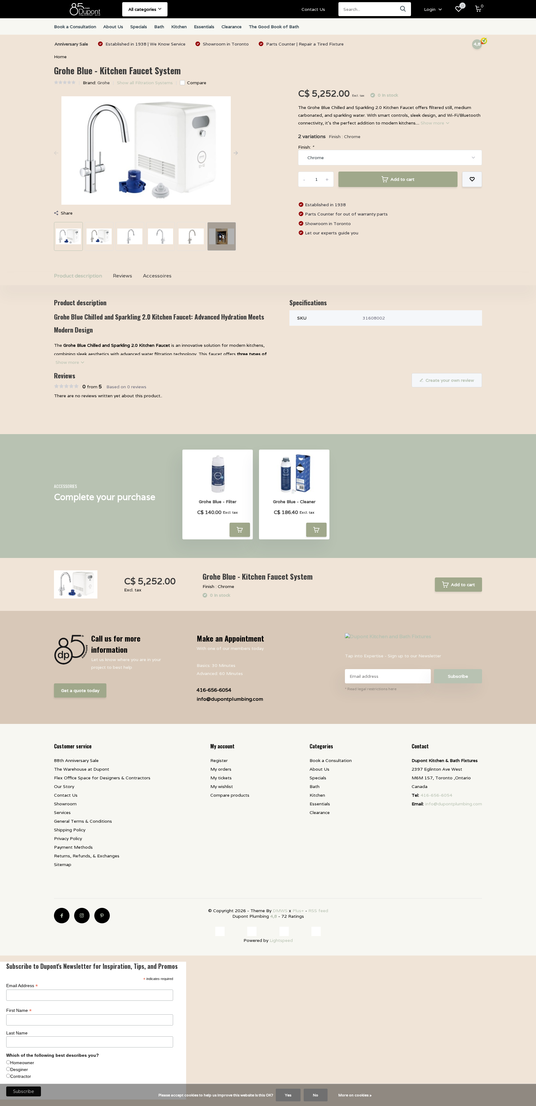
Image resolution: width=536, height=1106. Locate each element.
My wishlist (221, 786)
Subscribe (458, 676)
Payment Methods (73, 847)
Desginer (19, 1070)
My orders (220, 769)
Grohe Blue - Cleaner (294, 501)
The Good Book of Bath (274, 26)
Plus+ (298, 910)
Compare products (229, 795)
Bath (159, 26)
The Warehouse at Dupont (81, 769)
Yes (288, 1095)
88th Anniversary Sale (76, 760)
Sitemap (62, 864)
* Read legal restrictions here (370, 688)
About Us (113, 26)
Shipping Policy (69, 830)
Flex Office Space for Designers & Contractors (102, 778)
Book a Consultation (75, 26)
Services (62, 812)
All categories (142, 9)
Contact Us (313, 9)
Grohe (103, 82)
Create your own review (450, 380)
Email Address (22, 987)
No (315, 1095)
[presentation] (56, 153)
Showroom (65, 804)
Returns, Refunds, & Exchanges (86, 856)
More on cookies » (355, 1095)
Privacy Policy (68, 838)
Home (60, 56)
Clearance (231, 26)
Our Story (64, 786)
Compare (196, 82)
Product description (78, 275)
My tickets (221, 778)
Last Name (17, 1034)
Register (219, 760)
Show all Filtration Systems (145, 82)
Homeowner (22, 1063)
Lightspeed (281, 941)
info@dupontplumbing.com (230, 699)
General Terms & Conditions (83, 821)
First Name (19, 1012)
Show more (433, 123)
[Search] (403, 9)
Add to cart (402, 179)
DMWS (280, 910)
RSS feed (318, 910)
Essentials (204, 26)
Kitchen (179, 26)
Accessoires (157, 275)
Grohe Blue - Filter (217, 501)
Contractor (20, 1077)
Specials (138, 26)
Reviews (122, 275)
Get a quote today (80, 690)
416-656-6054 (214, 690)
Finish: (306, 147)
